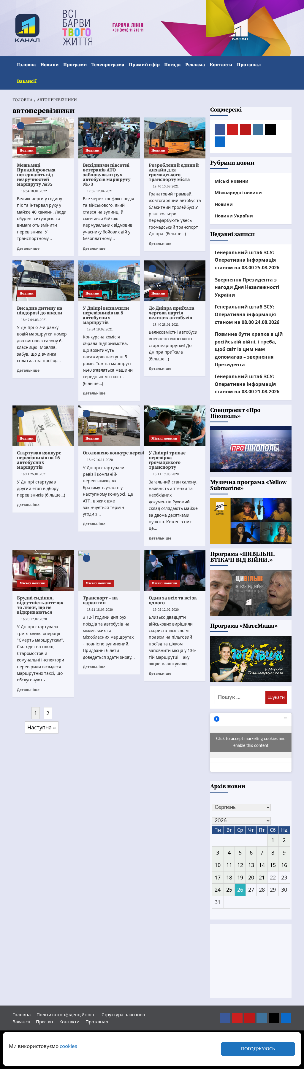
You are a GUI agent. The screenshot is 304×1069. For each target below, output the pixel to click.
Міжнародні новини (238, 192)
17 (218, 877)
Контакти (221, 65)
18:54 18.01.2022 (34, 191)
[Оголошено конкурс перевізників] (109, 425)
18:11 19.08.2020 (166, 474)
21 (262, 877)
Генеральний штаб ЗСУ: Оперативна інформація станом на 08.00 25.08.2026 (247, 260)
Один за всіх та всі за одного (173, 600)
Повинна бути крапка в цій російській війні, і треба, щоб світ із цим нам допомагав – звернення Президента (249, 349)
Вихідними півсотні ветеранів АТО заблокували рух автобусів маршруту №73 (107, 174)
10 (218, 864)
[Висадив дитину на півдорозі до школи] (43, 280)
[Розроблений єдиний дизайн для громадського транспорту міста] (175, 137)
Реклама (195, 65)
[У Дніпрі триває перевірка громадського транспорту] (175, 425)
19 (240, 877)
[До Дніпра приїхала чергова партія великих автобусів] (175, 280)
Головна (26, 65)
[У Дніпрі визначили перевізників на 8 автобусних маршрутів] (109, 280)
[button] (288, 73)
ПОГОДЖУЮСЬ (258, 1049)
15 (273, 864)
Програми (75, 65)
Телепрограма (107, 65)
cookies (68, 1046)
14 (262, 864)
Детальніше (28, 248)
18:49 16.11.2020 (100, 460)
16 (284, 864)
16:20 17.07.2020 (34, 619)
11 (229, 864)
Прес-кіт (44, 1022)
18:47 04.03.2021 (34, 320)
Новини (49, 65)
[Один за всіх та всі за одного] (175, 570)
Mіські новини (164, 438)
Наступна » (41, 727)
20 (251, 877)
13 (251, 864)
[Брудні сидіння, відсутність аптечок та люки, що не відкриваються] (43, 570)
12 (240, 864)
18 (229, 877)
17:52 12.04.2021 (100, 191)
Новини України (234, 216)
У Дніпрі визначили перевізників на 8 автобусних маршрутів (106, 315)
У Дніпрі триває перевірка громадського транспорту (167, 460)
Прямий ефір (144, 65)
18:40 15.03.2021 (166, 186)
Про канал (249, 65)
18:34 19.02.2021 (100, 329)
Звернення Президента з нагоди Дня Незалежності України (247, 287)
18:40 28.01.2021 (166, 324)
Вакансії (27, 81)
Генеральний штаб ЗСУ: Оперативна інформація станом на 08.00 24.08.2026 (247, 314)
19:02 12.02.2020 (166, 609)
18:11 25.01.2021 (34, 474)
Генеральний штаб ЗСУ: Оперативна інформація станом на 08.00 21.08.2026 (247, 384)
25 (229, 889)
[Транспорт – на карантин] (109, 570)
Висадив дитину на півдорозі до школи (39, 310)
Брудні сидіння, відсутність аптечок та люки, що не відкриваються (40, 605)
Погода (172, 65)
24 (218, 889)
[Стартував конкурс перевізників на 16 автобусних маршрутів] (43, 425)
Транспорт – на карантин (100, 600)
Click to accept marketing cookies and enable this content (251, 742)
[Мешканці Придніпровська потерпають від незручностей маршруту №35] (43, 137)
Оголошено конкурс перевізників (121, 453)
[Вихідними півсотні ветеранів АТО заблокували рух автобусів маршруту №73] (109, 137)
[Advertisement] (251, 961)
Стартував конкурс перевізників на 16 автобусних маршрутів (39, 460)
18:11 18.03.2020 (100, 609)
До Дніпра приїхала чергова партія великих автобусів (171, 313)
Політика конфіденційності (66, 1014)
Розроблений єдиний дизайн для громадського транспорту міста (174, 172)
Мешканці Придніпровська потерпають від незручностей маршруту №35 (36, 174)
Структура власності (123, 1014)
